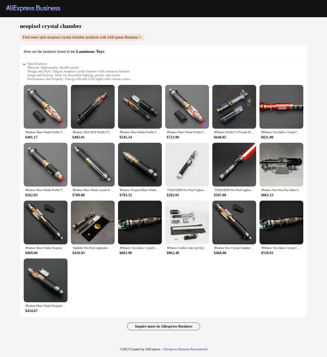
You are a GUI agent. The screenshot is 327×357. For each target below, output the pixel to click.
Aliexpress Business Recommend (185, 349)
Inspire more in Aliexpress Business (163, 326)
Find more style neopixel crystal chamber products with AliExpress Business (80, 37)
